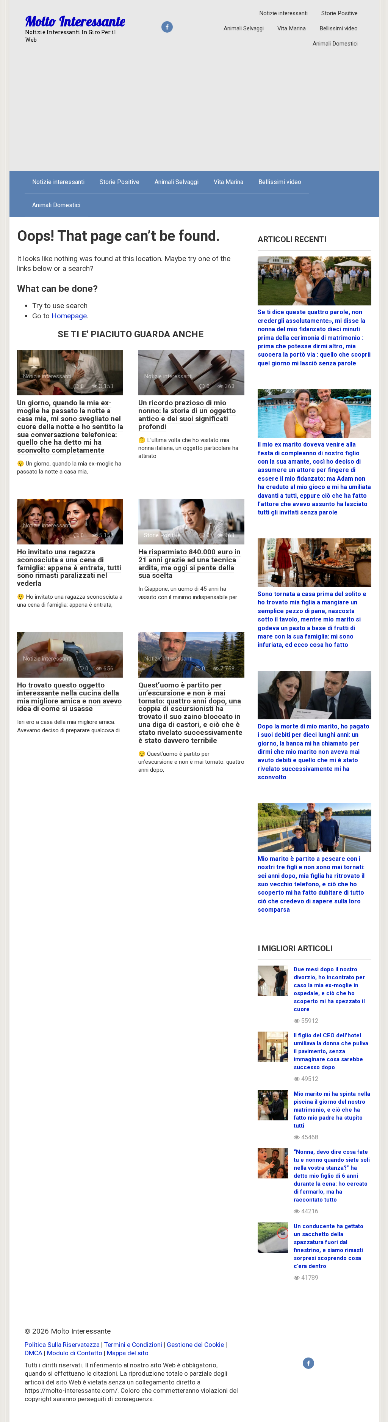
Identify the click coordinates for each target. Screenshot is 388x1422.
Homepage (69, 315)
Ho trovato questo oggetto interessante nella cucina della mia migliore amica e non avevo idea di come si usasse (69, 697)
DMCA (33, 1353)
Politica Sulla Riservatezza (63, 1344)
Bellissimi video (338, 28)
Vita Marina (291, 28)
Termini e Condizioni (133, 1344)
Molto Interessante (75, 21)
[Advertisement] (194, 108)
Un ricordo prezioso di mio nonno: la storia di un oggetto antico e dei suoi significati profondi (187, 414)
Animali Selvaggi (244, 28)
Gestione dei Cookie (195, 1344)
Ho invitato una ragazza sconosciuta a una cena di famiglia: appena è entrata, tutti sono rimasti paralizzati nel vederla (69, 567)
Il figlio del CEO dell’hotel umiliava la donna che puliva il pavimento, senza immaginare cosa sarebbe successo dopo (331, 1051)
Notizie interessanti (283, 13)
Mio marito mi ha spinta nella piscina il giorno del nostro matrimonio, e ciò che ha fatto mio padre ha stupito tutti (332, 1109)
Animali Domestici (335, 43)
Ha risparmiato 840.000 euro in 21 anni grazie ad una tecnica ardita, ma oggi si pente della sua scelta (189, 563)
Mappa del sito (128, 1353)
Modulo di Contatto (74, 1353)
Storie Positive (339, 13)
